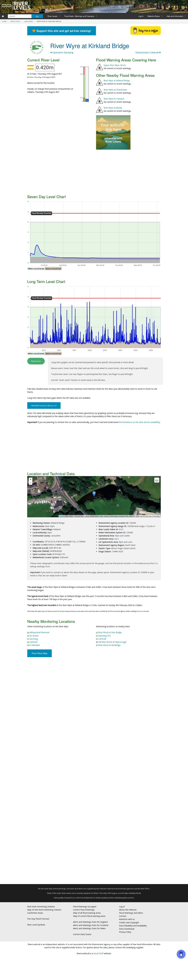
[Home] (3, 16)
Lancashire (28, 21)
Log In (140, 16)
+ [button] (30, 479)
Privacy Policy (125, 932)
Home (4, 21)
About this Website (128, 909)
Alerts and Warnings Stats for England (90, 922)
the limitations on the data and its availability (139, 422)
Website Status (154, 16)
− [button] (30, 482)
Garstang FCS (104, 635)
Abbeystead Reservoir (39, 632)
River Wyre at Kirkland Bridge (117, 80)
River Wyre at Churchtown (115, 89)
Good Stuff (98, 953)
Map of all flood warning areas (87, 913)
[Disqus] (94, 771)
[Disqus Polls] (94, 699)
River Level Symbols (36, 924)
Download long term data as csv (44, 405)
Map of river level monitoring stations (44, 909)
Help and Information (175, 16)
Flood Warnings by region (84, 906)
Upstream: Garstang (62, 52)
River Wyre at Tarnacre (114, 98)
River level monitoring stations (41, 906)
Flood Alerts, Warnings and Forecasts (79, 16)
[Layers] (156, 480)
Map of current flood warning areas (89, 916)
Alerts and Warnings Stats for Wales (89, 928)
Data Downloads (126, 928)
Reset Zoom (36, 361)
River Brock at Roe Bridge (110, 632)
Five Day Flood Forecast (38, 918)
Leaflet (61, 516)
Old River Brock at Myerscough (112, 642)
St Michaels (34, 645)
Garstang (33, 639)
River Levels (52, 16)
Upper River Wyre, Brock (115, 65)
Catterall (33, 642)
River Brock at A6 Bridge (109, 645)
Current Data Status (82, 934)
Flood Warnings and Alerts (131, 913)
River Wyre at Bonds (113, 107)
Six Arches (34, 635)
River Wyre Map (39, 653)
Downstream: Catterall (147, 52)
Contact (122, 916)
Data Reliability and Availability (133, 925)
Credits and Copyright (129, 922)
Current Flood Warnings (84, 909)
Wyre (116, 539)
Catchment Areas (35, 913)
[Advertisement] (94, 171)
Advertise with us (127, 919)
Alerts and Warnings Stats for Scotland (90, 925)
